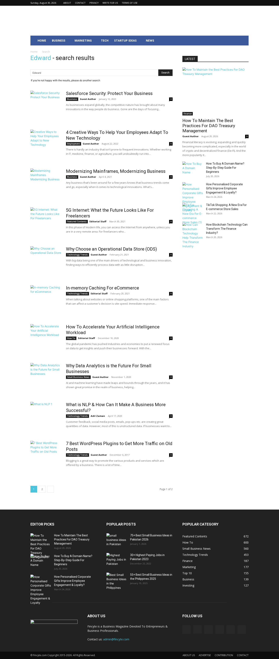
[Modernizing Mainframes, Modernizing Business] (45, 183)
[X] (239, 3)
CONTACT (80, 2)
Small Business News (78, 377)
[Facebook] (212, 3)
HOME (42, 40)
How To (71, 338)
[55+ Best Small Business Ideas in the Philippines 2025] (116, 581)
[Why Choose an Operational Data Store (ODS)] (45, 261)
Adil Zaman (98, 415)
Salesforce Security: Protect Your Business (109, 93)
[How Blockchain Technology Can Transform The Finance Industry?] (192, 235)
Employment (73, 143)
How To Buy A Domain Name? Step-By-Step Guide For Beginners (225, 167)
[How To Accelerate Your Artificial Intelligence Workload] (45, 339)
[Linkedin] (225, 3)
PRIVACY (94, 2)
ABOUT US (189, 655)
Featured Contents (77, 221)
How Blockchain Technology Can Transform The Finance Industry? (227, 228)
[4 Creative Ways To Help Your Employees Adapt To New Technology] (45, 145)
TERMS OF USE (129, 2)
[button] (244, 41)
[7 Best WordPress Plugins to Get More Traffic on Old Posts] (45, 456)
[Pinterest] (232, 3)
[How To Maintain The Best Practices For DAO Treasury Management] (215, 91)
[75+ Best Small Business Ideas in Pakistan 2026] (116, 540)
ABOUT (67, 2)
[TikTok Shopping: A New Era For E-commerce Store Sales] (192, 213)
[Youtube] (245, 3)
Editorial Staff (97, 221)
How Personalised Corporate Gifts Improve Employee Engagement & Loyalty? (224, 188)
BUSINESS (58, 40)
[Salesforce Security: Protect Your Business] (45, 106)
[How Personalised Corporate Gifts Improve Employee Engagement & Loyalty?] (192, 197)
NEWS (150, 40)
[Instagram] (218, 3)
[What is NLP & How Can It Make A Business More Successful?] (45, 417)
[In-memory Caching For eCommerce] (45, 300)
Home (34, 51)
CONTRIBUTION (224, 655)
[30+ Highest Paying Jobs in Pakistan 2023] (116, 560)
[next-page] (50, 489)
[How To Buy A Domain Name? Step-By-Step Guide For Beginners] (192, 169)
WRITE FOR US (110, 2)
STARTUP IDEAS (125, 40)
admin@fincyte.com (116, 639)
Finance (188, 113)
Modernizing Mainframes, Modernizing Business (115, 171)
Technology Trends (77, 254)
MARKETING (83, 40)
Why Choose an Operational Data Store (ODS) (111, 249)
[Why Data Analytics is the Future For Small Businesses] (45, 378)
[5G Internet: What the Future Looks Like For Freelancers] (45, 222)
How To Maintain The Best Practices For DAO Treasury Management (208, 125)
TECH (104, 40)
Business (72, 99)
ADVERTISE (205, 655)
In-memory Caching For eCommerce (102, 288)
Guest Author (88, 99)
